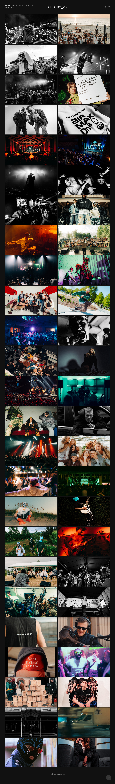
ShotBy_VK (57, 7)
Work (7, 6)
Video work (17, 6)
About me (9, 8)
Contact (30, 6)
